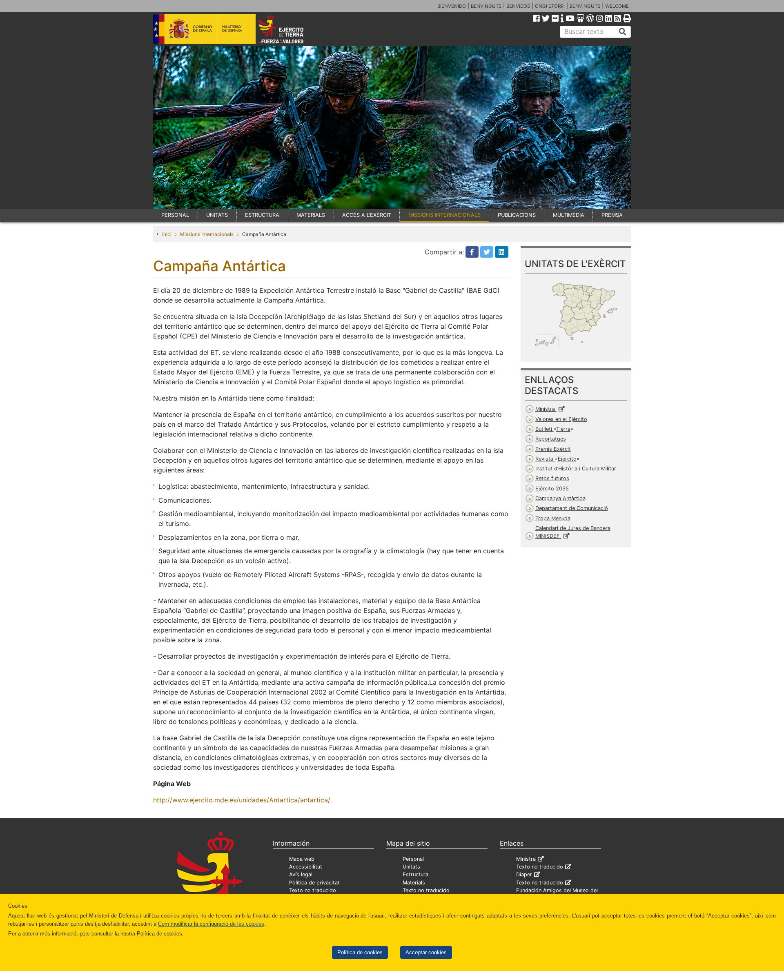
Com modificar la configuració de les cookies (211, 924)
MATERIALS (310, 215)
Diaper (524, 874)
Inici (167, 234)
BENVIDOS (518, 6)
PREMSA (612, 215)
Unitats (411, 867)
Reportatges (550, 439)
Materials (414, 883)
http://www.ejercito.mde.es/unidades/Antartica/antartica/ (241, 800)
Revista (556, 459)
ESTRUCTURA (262, 215)
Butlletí (552, 429)
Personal (413, 859)
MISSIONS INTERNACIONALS (444, 215)
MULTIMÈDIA (568, 215)
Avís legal (300, 874)
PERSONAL (175, 215)
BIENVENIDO (451, 6)
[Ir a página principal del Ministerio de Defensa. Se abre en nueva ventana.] (204, 28)
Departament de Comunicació (571, 508)
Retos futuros (552, 478)
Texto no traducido (312, 890)
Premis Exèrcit (553, 449)
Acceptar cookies (426, 952)
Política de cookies (360, 952)
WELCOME (617, 6)
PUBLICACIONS (517, 215)
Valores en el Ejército (561, 419)
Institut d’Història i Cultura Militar (575, 468)
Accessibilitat (305, 867)
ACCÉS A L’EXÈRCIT (366, 215)
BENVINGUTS (486, 6)
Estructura (415, 874)
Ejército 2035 (552, 489)
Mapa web (301, 859)
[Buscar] (623, 32)
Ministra (546, 409)
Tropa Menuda (552, 518)
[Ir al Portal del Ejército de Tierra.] (290, 28)
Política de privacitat (314, 883)
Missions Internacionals (207, 234)
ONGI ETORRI (550, 6)
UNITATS (217, 215)
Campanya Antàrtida (560, 498)
